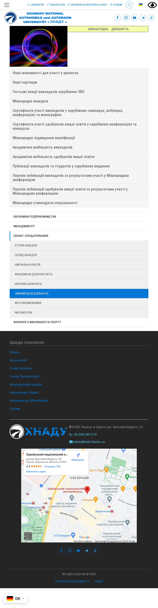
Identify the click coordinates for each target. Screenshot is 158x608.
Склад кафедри (26, 255)
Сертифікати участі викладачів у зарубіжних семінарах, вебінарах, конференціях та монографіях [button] (68, 112)
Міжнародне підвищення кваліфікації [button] (44, 138)
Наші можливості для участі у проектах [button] (45, 73)
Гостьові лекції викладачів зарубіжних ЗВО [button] (48, 91)
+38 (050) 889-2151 (84, 434)
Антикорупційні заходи (25, 384)
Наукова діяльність (28, 284)
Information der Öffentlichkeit (89, 4)
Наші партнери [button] (25, 82)
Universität (37, 4)
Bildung (14, 352)
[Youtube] (134, 18)
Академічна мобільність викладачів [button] (42, 147)
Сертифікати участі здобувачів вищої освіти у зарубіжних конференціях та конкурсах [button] (75, 126)
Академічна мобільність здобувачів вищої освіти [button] (53, 156)
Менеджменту (24, 226)
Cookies (98, 581)
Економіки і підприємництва (34, 216)
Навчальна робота (27, 264)
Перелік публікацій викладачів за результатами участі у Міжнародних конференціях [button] (71, 177)
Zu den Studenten (21, 368)
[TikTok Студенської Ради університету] (151, 18)
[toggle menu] (6, 5)
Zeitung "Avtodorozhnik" (25, 376)
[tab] (79, 73)
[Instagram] (126, 18)
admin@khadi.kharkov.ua (89, 442)
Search (128, 1)
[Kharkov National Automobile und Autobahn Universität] (36, 16)
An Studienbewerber (28, 303)
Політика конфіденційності (72, 581)
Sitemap (117, 4)
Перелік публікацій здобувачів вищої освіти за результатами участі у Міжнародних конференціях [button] (70, 191)
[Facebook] (117, 18)
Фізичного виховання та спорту (37, 322)
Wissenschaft (18, 360)
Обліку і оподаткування (30, 236)
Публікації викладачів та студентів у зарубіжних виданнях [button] (61, 166)
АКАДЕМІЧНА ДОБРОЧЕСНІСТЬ (34, 274)
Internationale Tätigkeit (24, 392)
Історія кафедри (26, 245)
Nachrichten (57, 4)
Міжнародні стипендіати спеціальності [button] (45, 202)
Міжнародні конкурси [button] (30, 101)
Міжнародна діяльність (32, 293)
